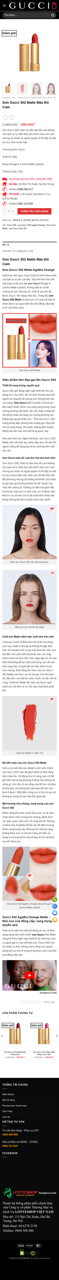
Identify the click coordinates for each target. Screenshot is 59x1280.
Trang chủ (8, 98)
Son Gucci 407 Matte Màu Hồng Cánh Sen (44, 1053)
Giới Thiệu (7, 1111)
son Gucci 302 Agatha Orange (31, 225)
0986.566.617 (25, 189)
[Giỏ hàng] (54, 5)
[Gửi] (53, 15)
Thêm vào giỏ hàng (34, 211)
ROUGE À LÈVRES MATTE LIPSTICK (37, 98)
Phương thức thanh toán (14, 1105)
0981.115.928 (25, 203)
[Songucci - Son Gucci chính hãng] (29, 5)
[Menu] (4, 5)
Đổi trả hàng (8, 1100)
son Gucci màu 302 (18, 228)
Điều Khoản (8, 1094)
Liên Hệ (6, 1117)
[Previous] (7, 52)
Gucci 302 (11, 225)
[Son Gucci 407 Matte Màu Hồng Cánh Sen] (44, 1033)
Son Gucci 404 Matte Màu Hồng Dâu (15, 1053)
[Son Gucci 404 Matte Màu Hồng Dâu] (15, 1033)
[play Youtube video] (29, 975)
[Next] (51, 52)
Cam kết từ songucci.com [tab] (17, 251)
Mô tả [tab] (5, 245)
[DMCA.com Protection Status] (29, 1252)
